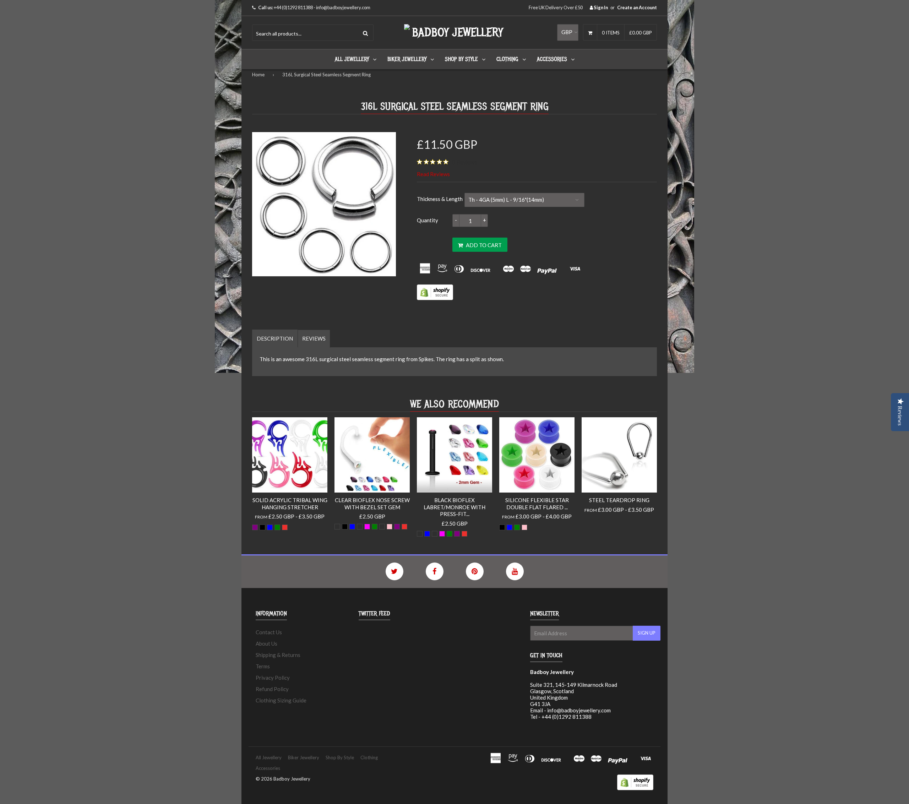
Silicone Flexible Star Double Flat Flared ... (537, 503)
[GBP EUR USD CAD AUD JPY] (567, 32)
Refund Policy (272, 689)
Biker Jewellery (406, 59)
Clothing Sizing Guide (281, 700)
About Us (266, 643)
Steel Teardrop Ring (619, 500)
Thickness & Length (440, 199)
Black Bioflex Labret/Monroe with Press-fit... (454, 507)
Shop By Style (461, 59)
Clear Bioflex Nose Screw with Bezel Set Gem (372, 503)
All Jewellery (352, 59)
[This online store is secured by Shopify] (435, 298)
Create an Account (637, 7)
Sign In (600, 7)
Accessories (552, 59)
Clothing (507, 59)
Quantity (427, 220)
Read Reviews (433, 174)
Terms (263, 666)
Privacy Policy (273, 677)
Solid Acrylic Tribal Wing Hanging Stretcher (289, 503)
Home (258, 74)
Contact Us (269, 632)
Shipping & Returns (278, 655)
